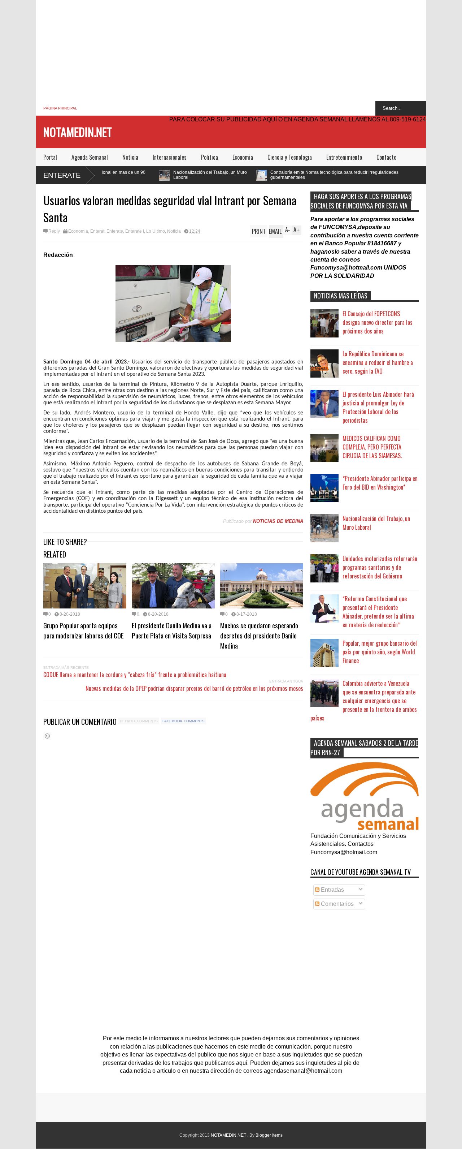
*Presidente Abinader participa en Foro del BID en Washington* (380, 482)
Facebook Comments (183, 721)
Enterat (97, 231)
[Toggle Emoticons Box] (47, 736)
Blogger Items (269, 1135)
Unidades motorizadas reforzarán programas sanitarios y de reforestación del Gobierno (380, 567)
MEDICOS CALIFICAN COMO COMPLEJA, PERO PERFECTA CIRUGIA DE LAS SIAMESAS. (372, 447)
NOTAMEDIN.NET (77, 131)
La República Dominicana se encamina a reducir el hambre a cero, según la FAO (378, 362)
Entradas (331, 890)
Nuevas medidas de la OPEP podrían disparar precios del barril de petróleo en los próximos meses (194, 688)
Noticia (130, 157)
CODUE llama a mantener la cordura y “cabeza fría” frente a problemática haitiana (134, 674)
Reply (54, 231)
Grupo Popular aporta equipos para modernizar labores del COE (83, 630)
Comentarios (336, 904)
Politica (209, 157)
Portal (50, 157)
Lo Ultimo (155, 231)
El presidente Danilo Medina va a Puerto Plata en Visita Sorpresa (172, 630)
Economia (242, 157)
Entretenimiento (344, 157)
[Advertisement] (231, 50)
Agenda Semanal (89, 157)
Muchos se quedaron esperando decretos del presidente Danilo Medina (259, 635)
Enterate (61, 175)
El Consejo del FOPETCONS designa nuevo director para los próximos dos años (378, 322)
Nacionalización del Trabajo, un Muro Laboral (155, 175)
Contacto (386, 157)
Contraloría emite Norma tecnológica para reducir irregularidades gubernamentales (279, 175)
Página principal (60, 108)
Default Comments (139, 721)
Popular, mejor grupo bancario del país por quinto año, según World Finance (380, 652)
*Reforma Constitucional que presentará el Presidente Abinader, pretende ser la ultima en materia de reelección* (378, 611)
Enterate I (134, 231)
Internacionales (170, 157)
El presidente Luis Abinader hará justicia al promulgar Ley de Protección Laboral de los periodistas (378, 407)
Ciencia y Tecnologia (289, 157)
